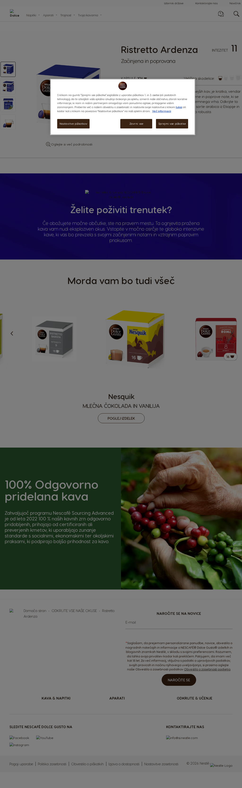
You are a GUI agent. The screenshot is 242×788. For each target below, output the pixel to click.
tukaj (179, 107)
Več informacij (161, 111)
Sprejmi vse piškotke (172, 123)
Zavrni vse (136, 123)
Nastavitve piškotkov (73, 123)
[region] (122, 107)
